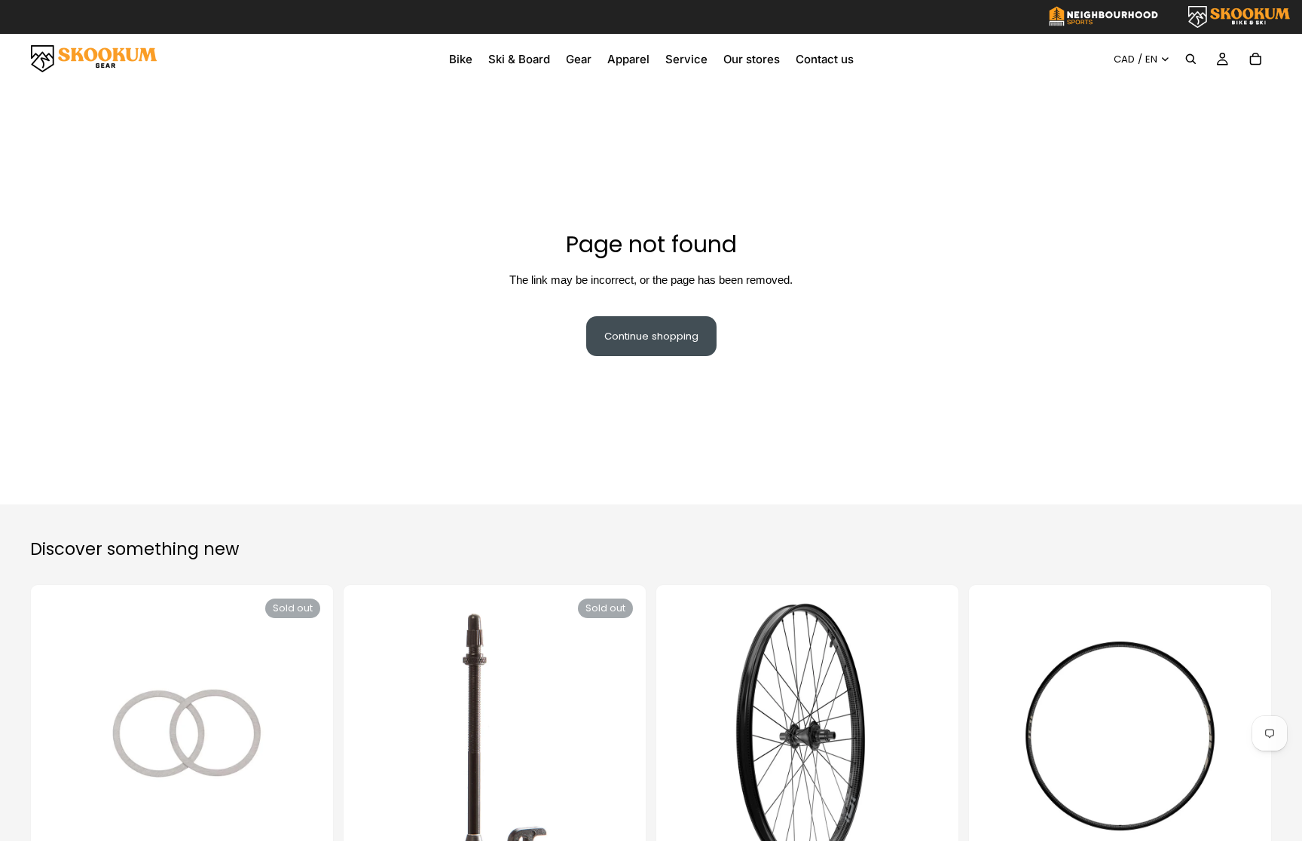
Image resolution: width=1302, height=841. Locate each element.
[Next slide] (930, 736)
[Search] (1190, 58)
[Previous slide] (685, 736)
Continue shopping (651, 336)
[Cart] (1255, 58)
